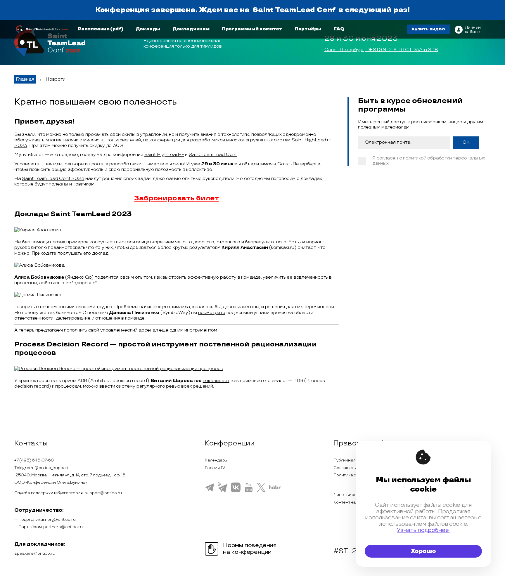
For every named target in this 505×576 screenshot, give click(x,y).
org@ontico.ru (61, 519)
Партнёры (308, 29)
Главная (25, 79)
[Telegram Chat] (209, 490)
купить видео (428, 29)
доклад (100, 253)
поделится (107, 277)
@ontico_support (51, 468)
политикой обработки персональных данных (428, 161)
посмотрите (211, 312)
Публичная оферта (352, 460)
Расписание (94, 29)
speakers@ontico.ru (34, 553)
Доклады (148, 29)
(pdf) (116, 29)
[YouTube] (248, 491)
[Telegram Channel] (222, 492)
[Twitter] (261, 491)
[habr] (275, 488)
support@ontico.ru (103, 493)
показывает (216, 381)
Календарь (216, 460)
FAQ (338, 29)
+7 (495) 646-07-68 (33, 460)
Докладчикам (191, 29)
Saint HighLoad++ (164, 154)
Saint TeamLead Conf (293, 10)
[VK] (236, 491)
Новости (55, 79)
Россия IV (215, 468)
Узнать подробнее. (423, 530)
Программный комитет (252, 29)
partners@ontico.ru (62, 527)
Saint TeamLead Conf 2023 (53, 178)
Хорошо (423, 551)
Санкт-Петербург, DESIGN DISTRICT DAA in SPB (381, 50)
